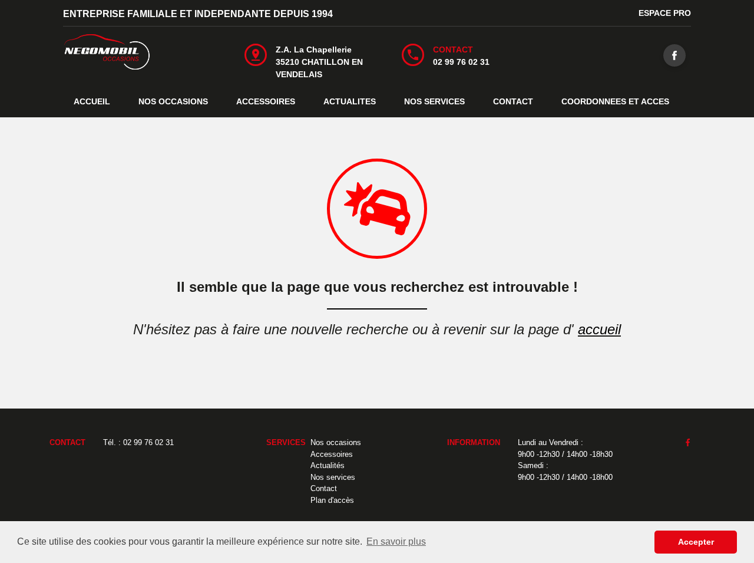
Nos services (332, 477)
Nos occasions (335, 442)
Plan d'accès (332, 500)
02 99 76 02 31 (461, 62)
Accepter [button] (696, 541)
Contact (323, 488)
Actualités (327, 465)
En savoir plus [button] (396, 541)
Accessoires (331, 454)
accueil (599, 329)
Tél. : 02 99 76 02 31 (138, 442)
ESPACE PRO (665, 13)
